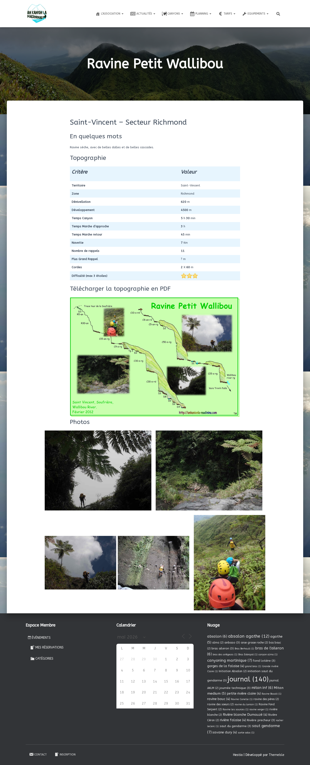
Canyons (174, 13)
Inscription (68, 754)
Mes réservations (49, 647)
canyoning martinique (229, 660)
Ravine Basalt (271, 693)
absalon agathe (248, 636)
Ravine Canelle (242, 699)
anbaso (232, 642)
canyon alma (268, 654)
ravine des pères (266, 699)
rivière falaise (233, 720)
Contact (40, 754)
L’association (111, 13)
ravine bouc (218, 699)
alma (218, 642)
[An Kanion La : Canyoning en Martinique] (37, 13)
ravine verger (258, 709)
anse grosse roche (254, 642)
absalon (217, 636)
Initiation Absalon (233, 671)
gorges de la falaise (225, 666)
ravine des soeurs (220, 704)
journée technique (235, 688)
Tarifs (228, 13)
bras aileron (223, 648)
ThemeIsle (276, 755)
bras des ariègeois (225, 654)
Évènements (41, 638)
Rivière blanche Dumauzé (245, 715)
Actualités (144, 13)
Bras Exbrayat (248, 654)
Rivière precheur (261, 720)
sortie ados (246, 732)
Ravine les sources (235, 709)
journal (248, 679)
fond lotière (264, 661)
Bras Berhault (244, 648)
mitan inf (262, 688)
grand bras (253, 666)
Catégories (44, 659)
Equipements (257, 13)
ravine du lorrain (246, 704)
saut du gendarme (235, 726)
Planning (202, 13)
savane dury (224, 732)
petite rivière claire (244, 693)
